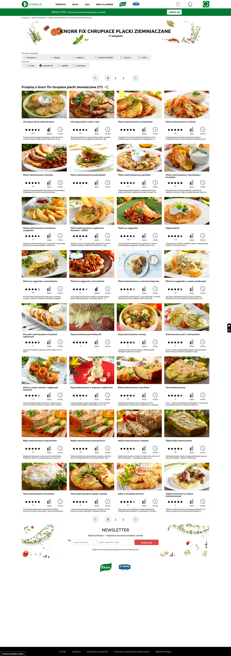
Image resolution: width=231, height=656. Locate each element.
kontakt (63, 651)
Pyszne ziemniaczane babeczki (86, 334)
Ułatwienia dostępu (163, 651)
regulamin (76, 651)
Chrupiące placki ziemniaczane (38, 121)
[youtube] (229, 326)
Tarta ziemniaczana (175, 387)
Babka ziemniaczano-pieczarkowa (88, 440)
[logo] (32, 4)
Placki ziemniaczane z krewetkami (135, 121)
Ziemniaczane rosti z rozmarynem (183, 334)
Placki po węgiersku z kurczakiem (87, 281)
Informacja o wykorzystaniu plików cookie (131, 651)
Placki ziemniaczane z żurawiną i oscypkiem (39, 229)
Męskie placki (172, 228)
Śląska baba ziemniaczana (179, 440)
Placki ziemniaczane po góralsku (134, 175)
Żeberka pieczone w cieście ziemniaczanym (179, 494)
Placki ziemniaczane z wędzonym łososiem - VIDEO (87, 229)
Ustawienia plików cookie (12, 654)
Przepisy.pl (26, 18)
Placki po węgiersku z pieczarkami (40, 281)
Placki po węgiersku (128, 228)
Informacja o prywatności (97, 651)
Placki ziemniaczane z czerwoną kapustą (138, 281)
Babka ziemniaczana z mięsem (133, 440)
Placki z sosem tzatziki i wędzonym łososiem (40, 388)
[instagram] (229, 330)
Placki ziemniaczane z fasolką (38, 175)
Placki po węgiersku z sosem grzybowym (186, 281)
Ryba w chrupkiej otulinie (131, 493)
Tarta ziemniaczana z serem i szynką (89, 493)
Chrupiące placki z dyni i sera (85, 121)
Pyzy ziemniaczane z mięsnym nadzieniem (92, 387)
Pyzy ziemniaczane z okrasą (132, 334)
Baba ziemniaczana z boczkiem (133, 387)
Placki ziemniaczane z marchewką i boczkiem (183, 176)
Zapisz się (146, 542)
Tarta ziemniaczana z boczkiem (39, 493)
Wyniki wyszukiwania (39, 18)
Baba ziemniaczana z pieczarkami (40, 440)
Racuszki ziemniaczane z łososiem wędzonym (40, 335)
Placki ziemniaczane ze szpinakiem (88, 175)
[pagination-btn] (135, 78)
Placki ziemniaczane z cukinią (180, 121)
